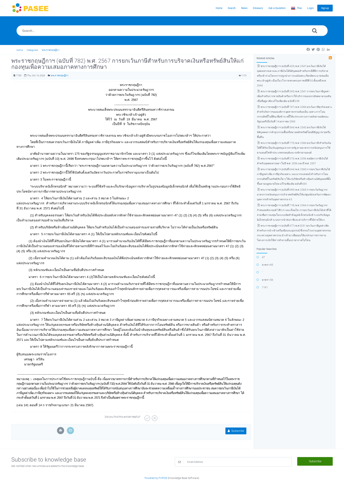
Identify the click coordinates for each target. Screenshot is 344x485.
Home (19, 50)
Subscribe (237, 431)
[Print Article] (60, 430)
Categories (32, 50)
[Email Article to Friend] (70, 430)
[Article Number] (14, 75)
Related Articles (265, 58)
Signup (325, 8)
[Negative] (154, 417)
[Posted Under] (49, 75)
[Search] (314, 30)
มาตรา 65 (267, 264)
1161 (265, 287)
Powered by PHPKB (156, 478)
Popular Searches (267, 249)
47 (263, 257)
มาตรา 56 (267, 279)
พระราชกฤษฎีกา (50, 50)
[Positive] (147, 417)
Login (310, 8)
